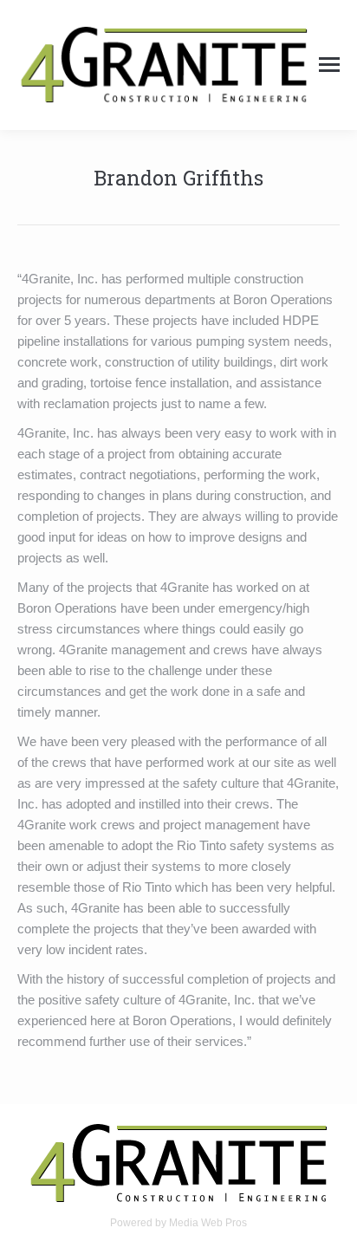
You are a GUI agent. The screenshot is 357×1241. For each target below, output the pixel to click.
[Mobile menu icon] (329, 65)
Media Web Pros (208, 1223)
